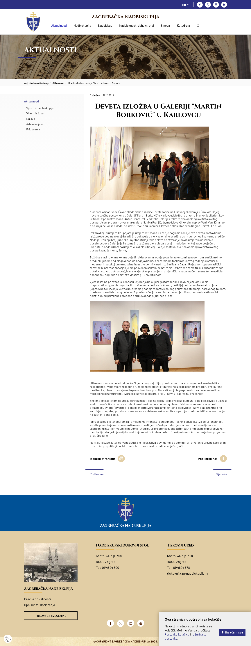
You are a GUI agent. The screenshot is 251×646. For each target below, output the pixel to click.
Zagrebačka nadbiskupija (125, 16)
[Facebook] (200, 5)
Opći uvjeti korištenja (39, 605)
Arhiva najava (34, 124)
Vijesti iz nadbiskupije (40, 108)
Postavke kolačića (177, 634)
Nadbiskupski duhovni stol (136, 25)
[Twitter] (208, 5)
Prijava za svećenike (50, 615)
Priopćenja (33, 129)
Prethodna (96, 474)
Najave (30, 118)
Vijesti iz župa (35, 113)
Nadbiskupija (82, 25)
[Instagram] (216, 5)
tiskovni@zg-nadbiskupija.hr (188, 573)
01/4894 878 (181, 567)
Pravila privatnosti (37, 599)
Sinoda (165, 25)
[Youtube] (224, 5)
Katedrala (183, 25)
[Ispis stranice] (121, 458)
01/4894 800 (110, 567)
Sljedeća (221, 474)
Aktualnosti (59, 25)
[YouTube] (140, 623)
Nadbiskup (105, 25)
